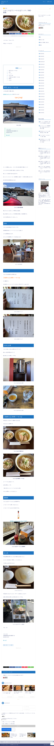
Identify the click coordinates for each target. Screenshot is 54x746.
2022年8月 (42, 72)
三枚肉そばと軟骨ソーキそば (14, 77)
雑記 (41, 45)
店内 (9, 72)
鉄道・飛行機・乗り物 (44, 42)
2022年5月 (42, 80)
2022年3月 (42, 85)
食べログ (8, 135)
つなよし (48, 158)
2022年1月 (42, 91)
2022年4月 (42, 83)
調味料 (10, 78)
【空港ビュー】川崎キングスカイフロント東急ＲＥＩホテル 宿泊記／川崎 (45, 152)
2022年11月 (42, 64)
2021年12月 (42, 93)
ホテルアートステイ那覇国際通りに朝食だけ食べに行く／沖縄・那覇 (45, 127)
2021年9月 (42, 101)
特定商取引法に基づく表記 (14, 744)
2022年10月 (42, 67)
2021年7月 (42, 107)
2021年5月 (42, 112)
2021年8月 (42, 104)
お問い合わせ (49, 1)
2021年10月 (42, 99)
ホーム (44, 1)
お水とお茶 (11, 75)
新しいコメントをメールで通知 (9, 721)
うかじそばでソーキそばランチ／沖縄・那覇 (45, 136)
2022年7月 (42, 75)
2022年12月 (42, 61)
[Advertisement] (18, 55)
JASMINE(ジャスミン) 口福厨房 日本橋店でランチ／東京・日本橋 (45, 140)
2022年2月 (42, 88)
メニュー (10, 73)
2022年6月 (42, 77)
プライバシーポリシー (5, 744)
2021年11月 (42, 96)
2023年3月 (42, 56)
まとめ (10, 80)
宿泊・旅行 (42, 39)
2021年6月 (42, 109)
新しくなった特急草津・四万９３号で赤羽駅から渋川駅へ (45, 122)
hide (20, 68)
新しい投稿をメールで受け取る (9, 723)
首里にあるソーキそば (13, 70)
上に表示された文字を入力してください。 (10, 718)
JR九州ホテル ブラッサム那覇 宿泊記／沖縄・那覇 (45, 132)
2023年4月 (42, 53)
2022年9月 (42, 69)
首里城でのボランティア (8, 94)
